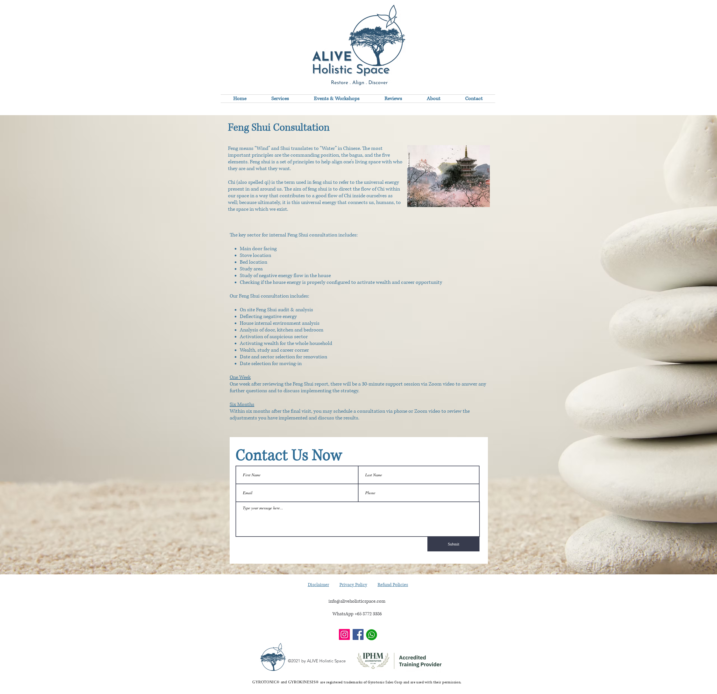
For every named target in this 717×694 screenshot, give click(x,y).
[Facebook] (358, 634)
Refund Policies (393, 585)
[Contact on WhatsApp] (371, 634)
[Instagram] (344, 634)
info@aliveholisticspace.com (357, 601)
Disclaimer (318, 585)
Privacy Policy (353, 585)
